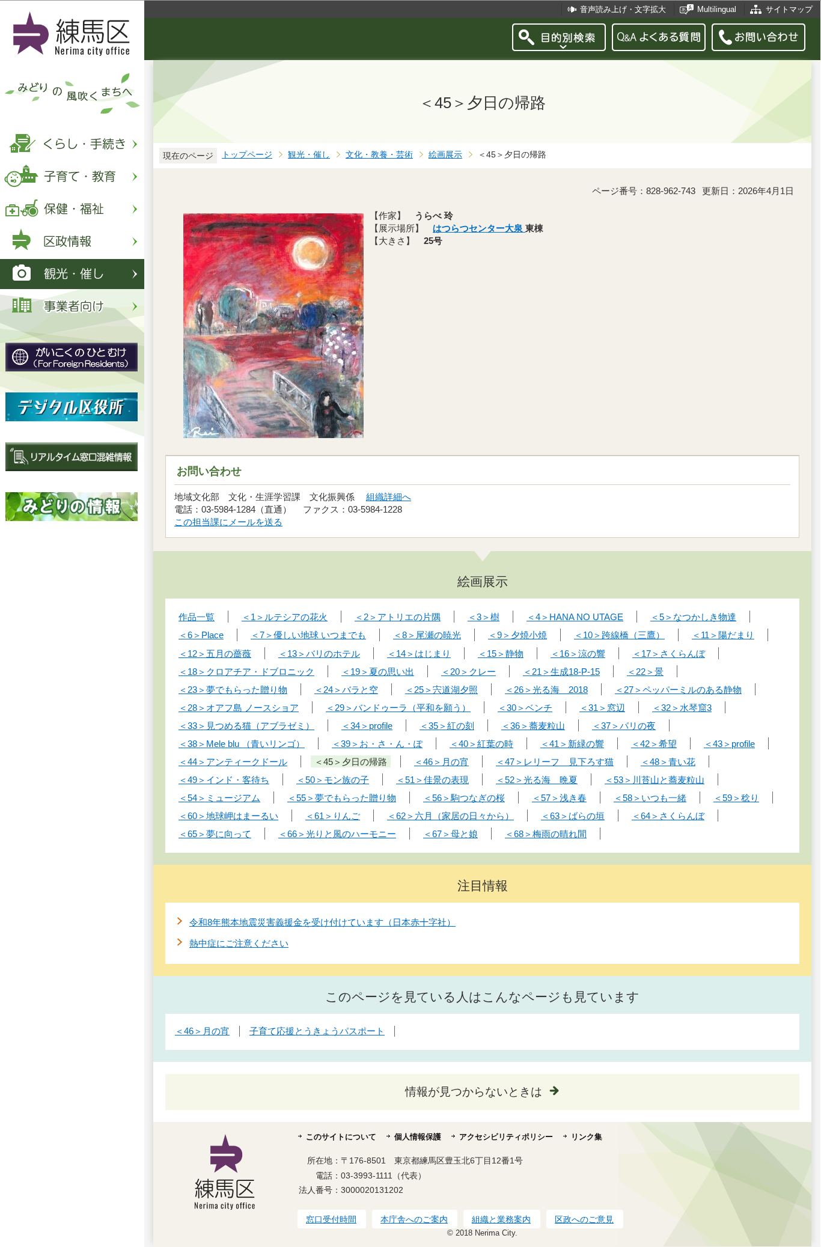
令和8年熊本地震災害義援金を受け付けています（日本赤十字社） (322, 922)
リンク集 (586, 1136)
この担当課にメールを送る (228, 522)
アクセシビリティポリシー (506, 1136)
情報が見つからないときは (473, 1091)
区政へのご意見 (584, 1219)
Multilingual (716, 9)
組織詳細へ (388, 497)
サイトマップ (789, 9)
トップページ (247, 154)
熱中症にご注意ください (238, 943)
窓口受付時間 (331, 1219)
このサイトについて (341, 1136)
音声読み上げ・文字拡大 (623, 9)
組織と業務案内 (501, 1219)
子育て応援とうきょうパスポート (317, 1031)
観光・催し (309, 154)
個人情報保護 (417, 1136)
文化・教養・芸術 (379, 154)
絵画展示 (445, 154)
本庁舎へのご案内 (414, 1219)
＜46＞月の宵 (202, 1031)
